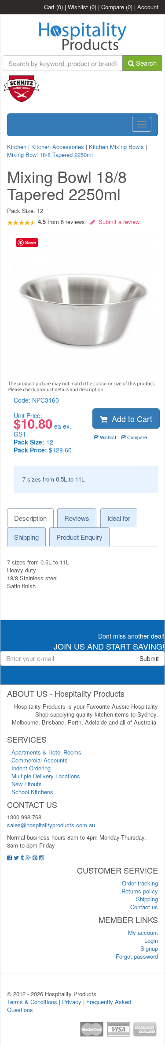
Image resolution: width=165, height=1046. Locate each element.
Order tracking (140, 883)
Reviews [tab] (76, 518)
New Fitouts (26, 784)
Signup (149, 948)
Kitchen (17, 146)
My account (143, 932)
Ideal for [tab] (118, 518)
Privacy (71, 1001)
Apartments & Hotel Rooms (46, 752)
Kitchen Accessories (57, 146)
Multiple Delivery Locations (45, 776)
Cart (53, 7)
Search (145, 62)
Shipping (147, 899)
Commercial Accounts (39, 760)
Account (147, 7)
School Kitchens (32, 792)
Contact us (144, 907)
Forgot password (137, 956)
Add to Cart (129, 418)
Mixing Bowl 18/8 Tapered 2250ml (50, 154)
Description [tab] (30, 518)
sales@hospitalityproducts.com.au (51, 825)
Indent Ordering (31, 768)
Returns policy (139, 891)
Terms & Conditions (32, 1001)
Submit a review (117, 221)
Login (151, 940)
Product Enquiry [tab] (79, 537)
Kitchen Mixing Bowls (116, 146)
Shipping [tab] (26, 537)
